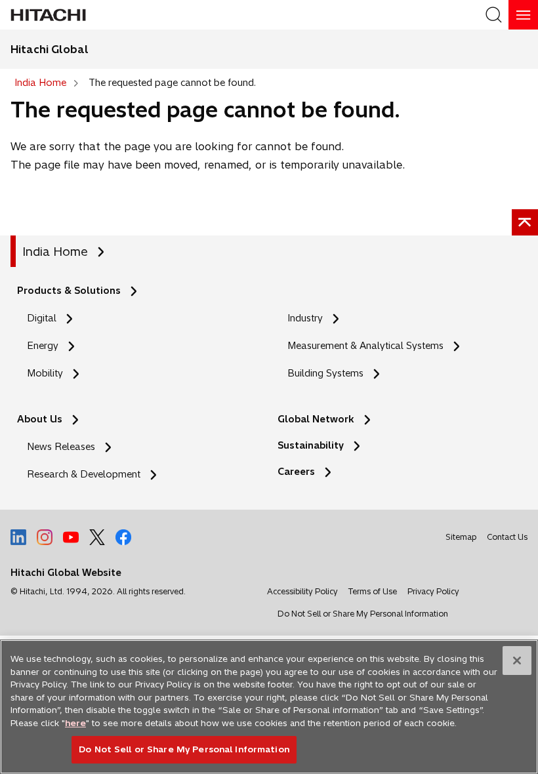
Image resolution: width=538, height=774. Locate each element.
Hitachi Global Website (65, 573)
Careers (296, 472)
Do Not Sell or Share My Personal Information (363, 614)
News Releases (61, 447)
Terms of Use (372, 591)
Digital (41, 318)
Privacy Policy (433, 591)
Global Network (316, 419)
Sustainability (311, 445)
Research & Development (83, 474)
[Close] (517, 660)
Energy (42, 346)
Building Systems (325, 373)
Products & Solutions (69, 290)
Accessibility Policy (302, 591)
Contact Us (507, 537)
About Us (39, 419)
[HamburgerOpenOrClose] (523, 15)
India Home (55, 251)
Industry (305, 318)
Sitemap (460, 537)
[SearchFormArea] (493, 15)
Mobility (45, 373)
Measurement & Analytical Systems (365, 346)
